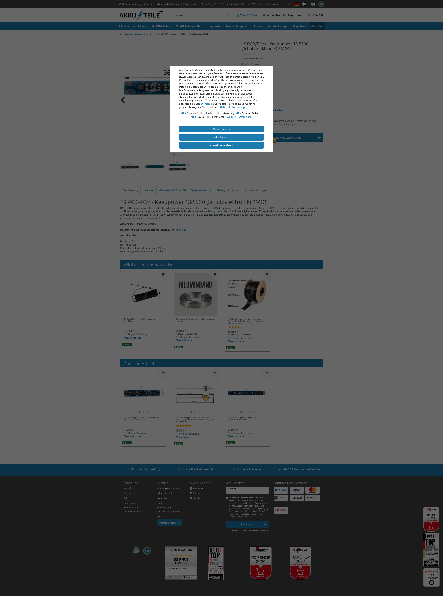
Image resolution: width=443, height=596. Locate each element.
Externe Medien (250, 113)
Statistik (210, 113)
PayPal (200, 116)
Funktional (218, 116)
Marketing (228, 113)
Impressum (207, 103)
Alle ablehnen (221, 136)
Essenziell (192, 113)
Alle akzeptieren (221, 129)
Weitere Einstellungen (239, 116)
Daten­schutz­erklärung (232, 107)
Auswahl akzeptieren (221, 145)
